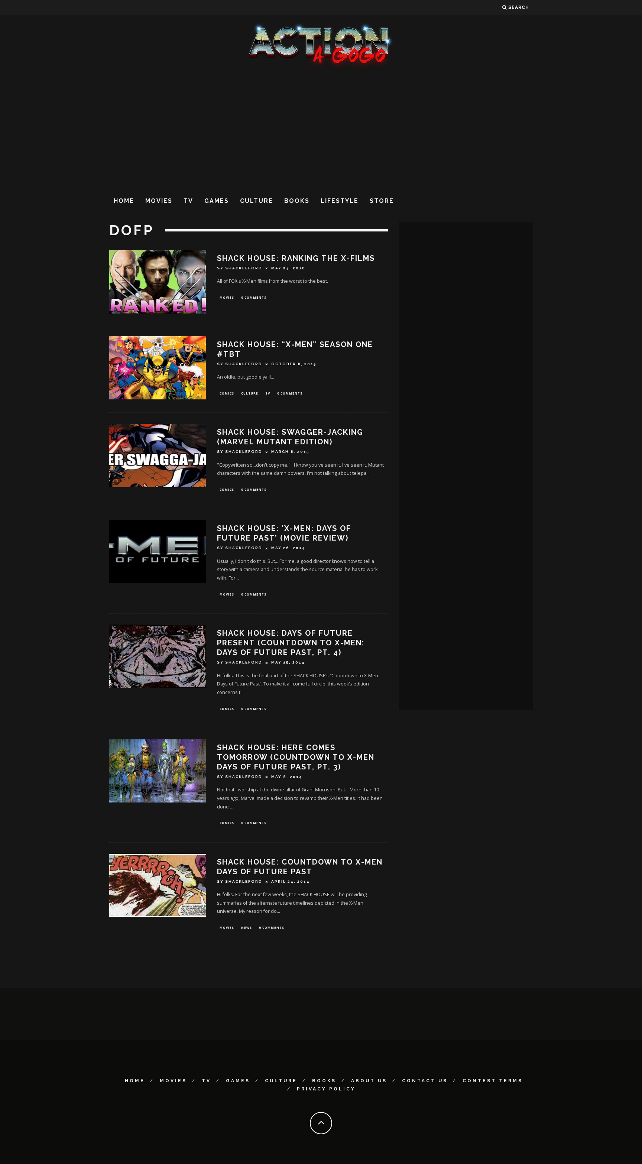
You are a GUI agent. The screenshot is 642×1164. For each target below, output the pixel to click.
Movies (158, 200)
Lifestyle (340, 200)
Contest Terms (493, 1080)
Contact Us (425, 1080)
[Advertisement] (321, 130)
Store (382, 200)
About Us (369, 1080)
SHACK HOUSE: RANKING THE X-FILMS (296, 258)
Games (216, 200)
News (246, 927)
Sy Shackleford (239, 268)
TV (188, 200)
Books (296, 200)
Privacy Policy (326, 1089)
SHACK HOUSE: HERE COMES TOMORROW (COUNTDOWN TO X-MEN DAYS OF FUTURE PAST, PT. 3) (295, 757)
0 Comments (253, 297)
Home (124, 200)
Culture (256, 200)
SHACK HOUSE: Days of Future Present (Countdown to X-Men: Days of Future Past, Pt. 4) (290, 643)
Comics (227, 393)
